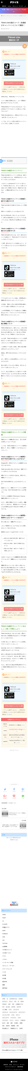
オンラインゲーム (13, 1012)
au (3, 921)
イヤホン (4, 959)
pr (25, 6)
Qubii (3, 930)
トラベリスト (13, 1017)
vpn (3, 940)
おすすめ (13, 1006)
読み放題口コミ (5, 1028)
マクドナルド (5, 1020)
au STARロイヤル (13, 998)
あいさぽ (8, 1006)
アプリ (4, 956)
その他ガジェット (7, 949)
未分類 (4, 975)
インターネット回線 (7, 962)
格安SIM (4, 6)
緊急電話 (13, 1025)
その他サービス (12, 803)
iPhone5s (4, 1004)
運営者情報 (20, 1066)
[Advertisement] (14, 140)
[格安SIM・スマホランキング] (14, 904)
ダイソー (18, 1014)
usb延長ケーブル (19, 1004)
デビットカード (5, 1017)
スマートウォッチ (7, 969)
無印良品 (4, 988)
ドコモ (4, 972)
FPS (15, 1001)
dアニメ (11, 1001)
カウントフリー (22, 1012)
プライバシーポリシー (10, 1066)
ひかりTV (19, 1006)
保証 (8, 1023)
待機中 (21, 1023)
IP (18, 1001)
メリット (11, 1020)
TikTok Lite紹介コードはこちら (13, 83)
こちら (9, 89)
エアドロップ (5, 1012)
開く (9, 161)
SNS (13, 1004)
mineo (9, 6)
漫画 (3, 984)
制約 (11, 1023)
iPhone (22, 1001)
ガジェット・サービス (18, 6)
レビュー (17, 1020)
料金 (3, 1025)
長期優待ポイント (14, 1028)
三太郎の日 (23, 1020)
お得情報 (4, 946)
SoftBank (5, 933)
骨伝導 (21, 1028)
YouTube (4, 943)
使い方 (3, 1023)
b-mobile (4, 924)
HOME (14, 1062)
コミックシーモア (6, 1014)
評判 (18, 1025)
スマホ (12, 1014)
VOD (3, 937)
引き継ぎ (16, 1023)
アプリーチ (17, 68)
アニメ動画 (4, 1009)
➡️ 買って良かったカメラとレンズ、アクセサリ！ (14, 10)
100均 (4, 914)
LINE (9, 1004)
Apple (4, 917)
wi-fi (3, 1006)
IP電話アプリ (5, 927)
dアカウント (4, 1001)
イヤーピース (16, 1009)
